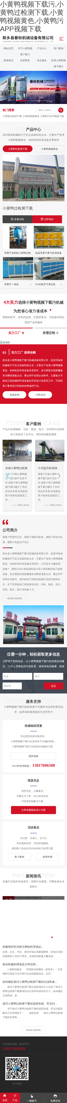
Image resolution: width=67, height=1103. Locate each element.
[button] (22, 100)
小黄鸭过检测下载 (13, 116)
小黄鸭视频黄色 (31, 116)
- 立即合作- (40, 394)
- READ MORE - (14, 598)
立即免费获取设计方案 (33, 810)
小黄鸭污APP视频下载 (52, 116)
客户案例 (19, 856)
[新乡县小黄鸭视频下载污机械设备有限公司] (33, 87)
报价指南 (33, 756)
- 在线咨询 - (14, 394)
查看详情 (46, 219)
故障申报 (47, 856)
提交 (53, 686)
